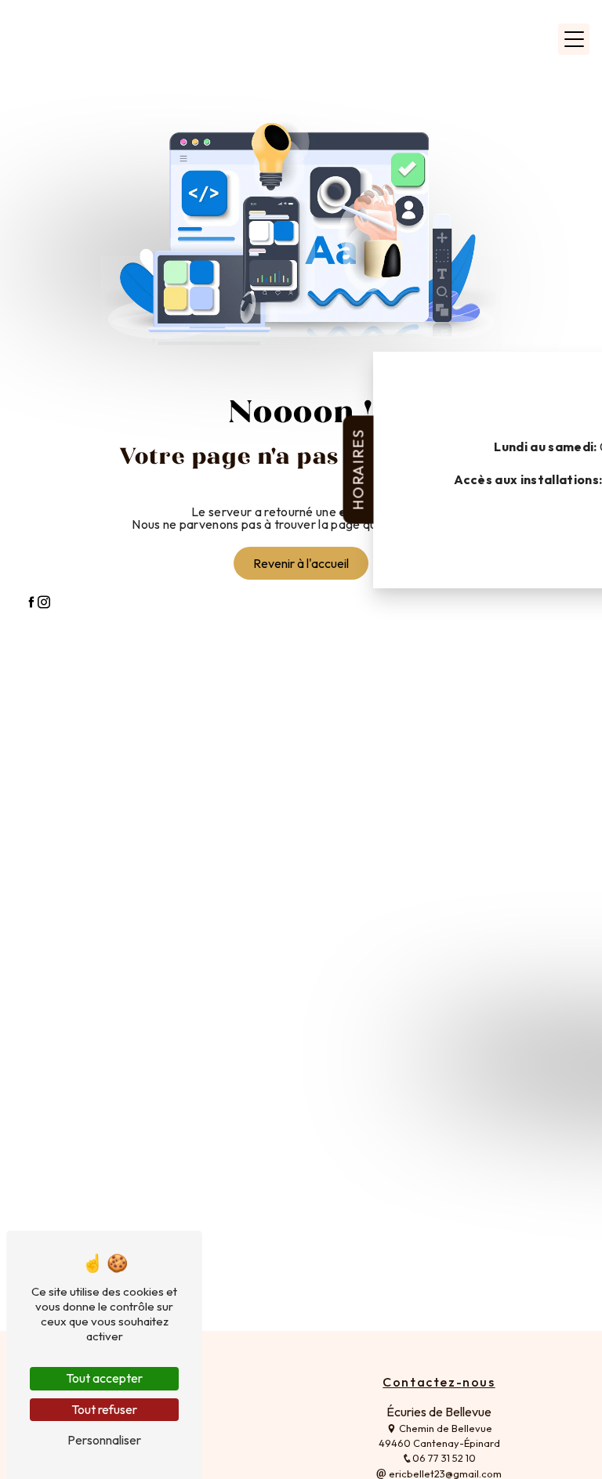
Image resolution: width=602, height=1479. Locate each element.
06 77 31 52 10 (444, 1458)
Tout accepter (104, 1378)
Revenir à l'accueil (301, 563)
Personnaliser (104, 1440)
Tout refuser (104, 1409)
